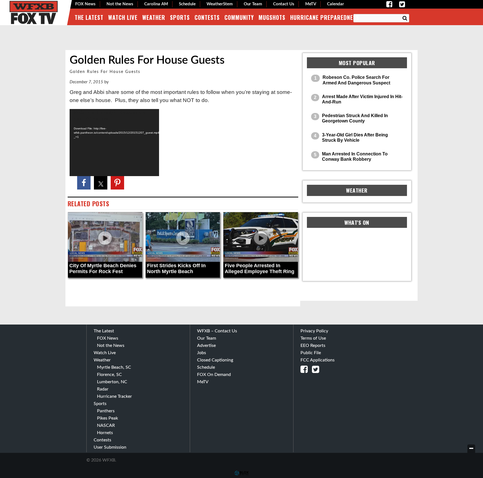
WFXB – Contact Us (217, 331)
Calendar (335, 4)
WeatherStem (220, 4)
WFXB (33, 12)
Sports (180, 17)
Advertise (206, 345)
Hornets (105, 432)
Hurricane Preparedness (324, 17)
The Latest (89, 17)
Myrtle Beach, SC (114, 367)
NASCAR (106, 425)
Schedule (187, 4)
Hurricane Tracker (114, 396)
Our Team (253, 4)
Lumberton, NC (112, 382)
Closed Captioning (215, 360)
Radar (102, 389)
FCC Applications (317, 360)
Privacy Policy (314, 331)
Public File (310, 353)
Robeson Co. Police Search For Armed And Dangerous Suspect (356, 80)
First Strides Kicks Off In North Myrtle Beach (176, 269)
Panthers (106, 411)
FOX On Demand (214, 374)
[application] (114, 142)
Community (239, 17)
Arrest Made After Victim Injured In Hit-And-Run (362, 99)
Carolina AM (156, 4)
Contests (207, 17)
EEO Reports (312, 345)
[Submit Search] (405, 18)
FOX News (85, 4)
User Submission (110, 447)
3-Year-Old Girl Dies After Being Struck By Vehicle (355, 137)
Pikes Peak (107, 418)
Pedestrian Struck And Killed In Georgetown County (355, 118)
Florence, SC (109, 374)
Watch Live (123, 17)
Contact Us (283, 4)
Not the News (119, 4)
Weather (153, 17)
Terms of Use (313, 338)
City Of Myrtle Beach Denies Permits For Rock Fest (102, 269)
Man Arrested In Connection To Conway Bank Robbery (355, 157)
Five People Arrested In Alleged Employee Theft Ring (259, 269)
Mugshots (272, 17)
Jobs (201, 353)
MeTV (310, 4)
